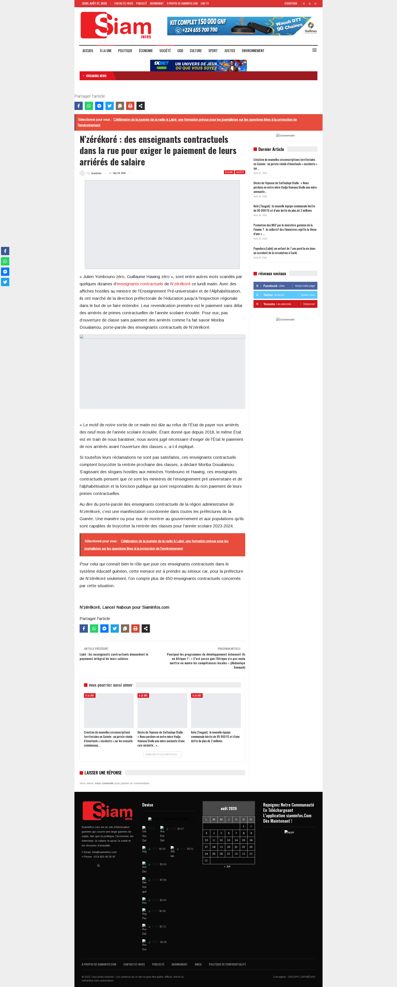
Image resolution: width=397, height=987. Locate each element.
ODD (180, 50)
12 (221, 840)
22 (243, 846)
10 (206, 840)
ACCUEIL (88, 50)
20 (228, 846)
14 (236, 840)
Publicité (141, 3)
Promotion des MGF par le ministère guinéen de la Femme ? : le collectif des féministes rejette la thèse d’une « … (285, 229)
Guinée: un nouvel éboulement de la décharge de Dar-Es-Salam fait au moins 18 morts (169, 76)
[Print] (130, 106)
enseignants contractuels (140, 284)
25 (213, 853)
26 (221, 853)
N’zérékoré (180, 284)
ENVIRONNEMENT (253, 50)
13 (228, 840)
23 (251, 846)
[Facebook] (78, 106)
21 (236, 846)
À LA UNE (106, 50)
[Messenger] (99, 106)
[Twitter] (109, 106)
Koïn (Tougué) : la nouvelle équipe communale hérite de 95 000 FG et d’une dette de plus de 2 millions (284, 208)
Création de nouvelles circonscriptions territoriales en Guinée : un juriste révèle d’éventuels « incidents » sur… (285, 163)
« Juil (227, 866)
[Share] (140, 106)
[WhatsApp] (89, 106)
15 (243, 840)
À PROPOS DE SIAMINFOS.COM (182, 3)
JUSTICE (229, 50)
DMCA (198, 964)
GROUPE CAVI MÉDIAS (301, 976)
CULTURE (196, 50)
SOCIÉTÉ (165, 50)
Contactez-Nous (123, 3)
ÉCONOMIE (146, 50)
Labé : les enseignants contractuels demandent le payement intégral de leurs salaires (114, 656)
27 (228, 853)
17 (206, 846)
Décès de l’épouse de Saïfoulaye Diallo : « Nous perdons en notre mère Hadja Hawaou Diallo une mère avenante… (285, 187)
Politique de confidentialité (227, 964)
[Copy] (120, 106)
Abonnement (157, 3)
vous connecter (104, 783)
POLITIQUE (125, 50)
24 (206, 853)
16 (251, 840)
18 (213, 846)
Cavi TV (205, 3)
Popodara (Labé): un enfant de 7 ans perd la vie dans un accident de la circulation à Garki (284, 250)
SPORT (213, 50)
